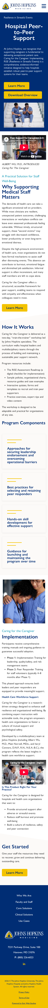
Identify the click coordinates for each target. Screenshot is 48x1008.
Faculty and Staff (24, 901)
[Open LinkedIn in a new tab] (24, 964)
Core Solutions (24, 908)
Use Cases (24, 920)
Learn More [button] (16, 86)
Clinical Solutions (24, 914)
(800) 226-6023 (25, 957)
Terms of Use (24, 998)
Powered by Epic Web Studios (24, 1003)
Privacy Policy (24, 992)
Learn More (14, 308)
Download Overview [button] (23, 95)
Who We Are (24, 895)
